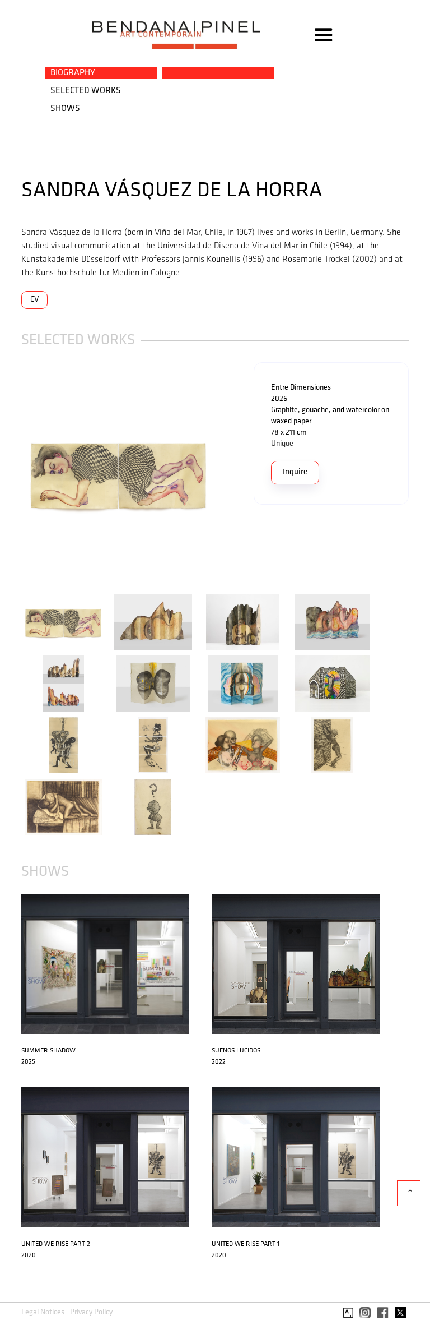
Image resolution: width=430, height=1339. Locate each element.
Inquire (295, 472)
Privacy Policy (91, 1312)
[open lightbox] (118, 474)
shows (65, 108)
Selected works (85, 90)
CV (34, 299)
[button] (324, 35)
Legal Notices (42, 1312)
